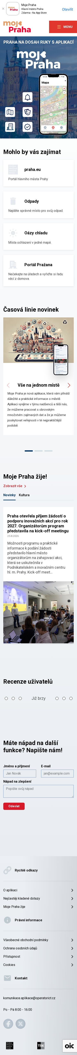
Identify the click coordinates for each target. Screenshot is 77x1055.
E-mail (46, 766)
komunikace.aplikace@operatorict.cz (29, 998)
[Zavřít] (3, 8)
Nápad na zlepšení (17, 781)
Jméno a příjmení (16, 766)
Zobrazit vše (12, 486)
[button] (38, 575)
